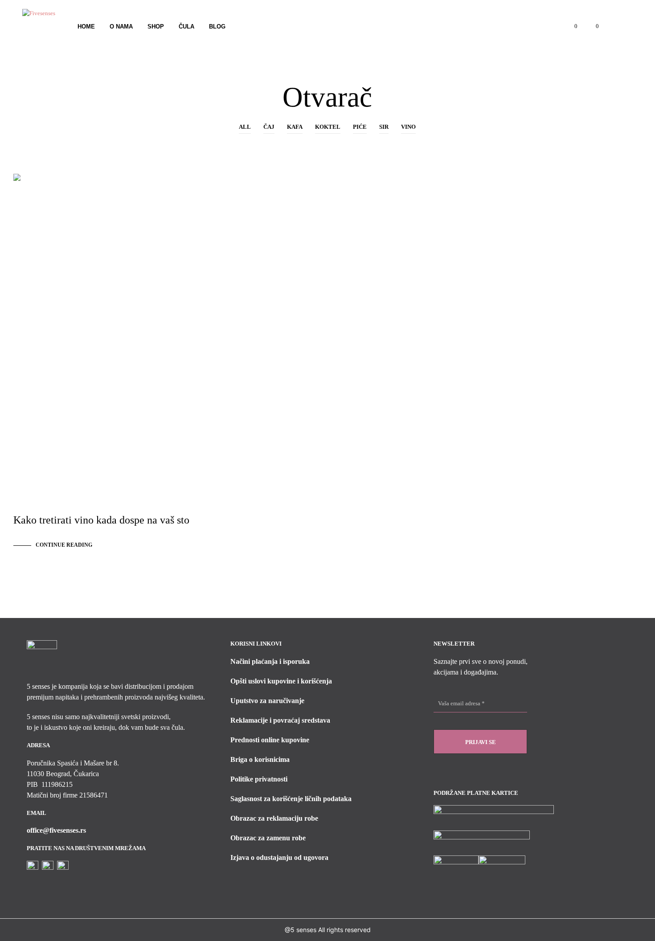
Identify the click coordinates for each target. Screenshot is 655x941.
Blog (217, 26)
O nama (121, 26)
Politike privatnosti (258, 779)
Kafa (295, 126)
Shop (155, 26)
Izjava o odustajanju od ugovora (279, 857)
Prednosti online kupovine (269, 740)
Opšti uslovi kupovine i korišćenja (281, 681)
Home (86, 26)
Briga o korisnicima (260, 759)
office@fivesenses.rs (56, 830)
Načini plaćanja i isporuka (270, 661)
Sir (384, 126)
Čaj (268, 126)
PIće (360, 126)
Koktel (327, 126)
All (245, 126)
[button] (570, 26)
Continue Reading (64, 545)
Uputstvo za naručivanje (267, 700)
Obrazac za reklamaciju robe (274, 818)
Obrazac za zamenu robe (268, 838)
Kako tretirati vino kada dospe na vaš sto (101, 520)
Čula (186, 26)
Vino (408, 126)
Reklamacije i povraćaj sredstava (280, 720)
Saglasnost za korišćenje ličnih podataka (291, 798)
